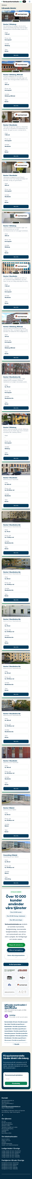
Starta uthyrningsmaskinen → (16, 956)
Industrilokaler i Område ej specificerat (16, 1031)
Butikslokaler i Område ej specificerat (15, 1026)
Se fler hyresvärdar (16, 964)
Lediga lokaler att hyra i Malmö (10, 1154)
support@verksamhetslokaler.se (11, 1106)
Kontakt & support (7, 1122)
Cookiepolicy (5, 1130)
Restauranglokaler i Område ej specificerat (17, 1035)
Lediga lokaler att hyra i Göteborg (11, 1152)
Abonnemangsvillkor (7, 1124)
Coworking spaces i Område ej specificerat (17, 1033)
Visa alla (16, 1044)
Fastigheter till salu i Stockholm (10, 1163)
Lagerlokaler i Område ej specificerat (15, 1028)
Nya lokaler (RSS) (6, 1133)
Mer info (16, 55)
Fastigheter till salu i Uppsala (9, 1167)
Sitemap (4, 1131)
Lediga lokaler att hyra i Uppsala (11, 1155)
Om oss (4, 1121)
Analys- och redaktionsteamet (10, 1145)
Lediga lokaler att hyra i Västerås (11, 1157)
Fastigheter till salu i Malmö (9, 1165)
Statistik (4, 1142)
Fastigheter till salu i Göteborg (10, 1164)
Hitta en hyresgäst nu (16, 950)
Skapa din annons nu (16, 945)
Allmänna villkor (6, 1125)
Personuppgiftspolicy (7, 1128)
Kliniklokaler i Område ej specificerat (15, 1038)
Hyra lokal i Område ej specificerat (14, 1024)
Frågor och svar (6, 1140)
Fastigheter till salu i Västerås (10, 1168)
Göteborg (4, 5)
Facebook (2, 1115)
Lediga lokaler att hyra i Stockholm (11, 1151)
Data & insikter (6, 1139)
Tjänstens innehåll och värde (9, 1127)
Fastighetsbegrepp (7, 1143)
